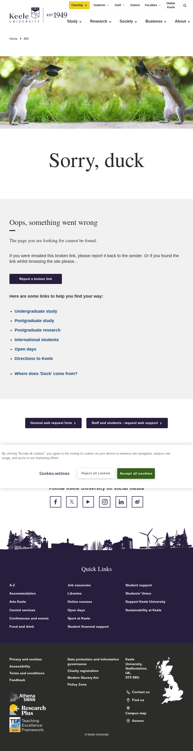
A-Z (12, 585)
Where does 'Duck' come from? (46, 373)
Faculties (151, 5)
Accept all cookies (136, 473)
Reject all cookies (95, 473)
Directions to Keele (34, 358)
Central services (22, 610)
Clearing (77, 5)
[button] (185, 5)
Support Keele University (145, 601)
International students (37, 339)
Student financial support (88, 626)
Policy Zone (77, 684)
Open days (25, 349)
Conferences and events (29, 618)
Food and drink (21, 626)
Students (99, 5)
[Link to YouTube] (88, 501)
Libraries (75, 593)
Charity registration (83, 671)
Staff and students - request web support (125, 423)
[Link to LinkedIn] (121, 501)
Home (13, 38)
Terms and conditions (26, 673)
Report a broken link (35, 279)
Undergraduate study (36, 311)
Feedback (17, 680)
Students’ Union (138, 593)
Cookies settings (55, 473)
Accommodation (22, 593)
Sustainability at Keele (143, 610)
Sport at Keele (79, 618)
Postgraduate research (37, 330)
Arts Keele (17, 601)
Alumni (135, 5)
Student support (138, 585)
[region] (96, 466)
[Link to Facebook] (55, 501)
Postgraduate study (34, 320)
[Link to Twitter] (71, 501)
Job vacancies (79, 585)
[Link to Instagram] (104, 501)
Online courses (80, 601)
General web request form (51, 423)
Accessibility (19, 666)
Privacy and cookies (25, 659)
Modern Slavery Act (83, 677)
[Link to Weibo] (137, 501)
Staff (118, 5)
